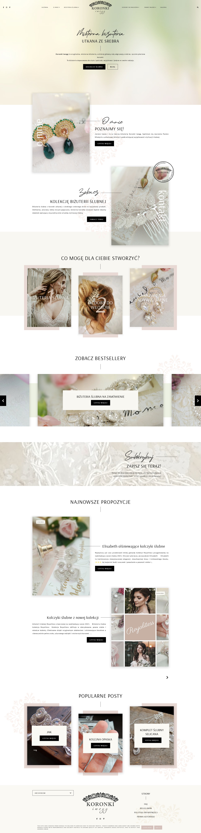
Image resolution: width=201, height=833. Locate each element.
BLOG (112, 67)
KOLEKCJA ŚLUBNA (94, 67)
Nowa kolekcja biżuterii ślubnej (100, 397)
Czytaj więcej (100, 403)
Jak (49, 732)
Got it (158, 827)
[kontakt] (140, 245)
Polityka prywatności (146, 812)
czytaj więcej (104, 143)
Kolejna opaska (100, 739)
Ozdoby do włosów (130, 7)
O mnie (56, 7)
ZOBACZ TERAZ (96, 219)
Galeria (163, 7)
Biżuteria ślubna (71, 7)
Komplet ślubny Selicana (152, 732)
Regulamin (146, 808)
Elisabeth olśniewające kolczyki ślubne (133, 546)
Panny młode (149, 7)
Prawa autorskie (146, 816)
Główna (45, 7)
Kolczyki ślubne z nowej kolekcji (73, 617)
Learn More (147, 827)
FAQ (146, 804)
